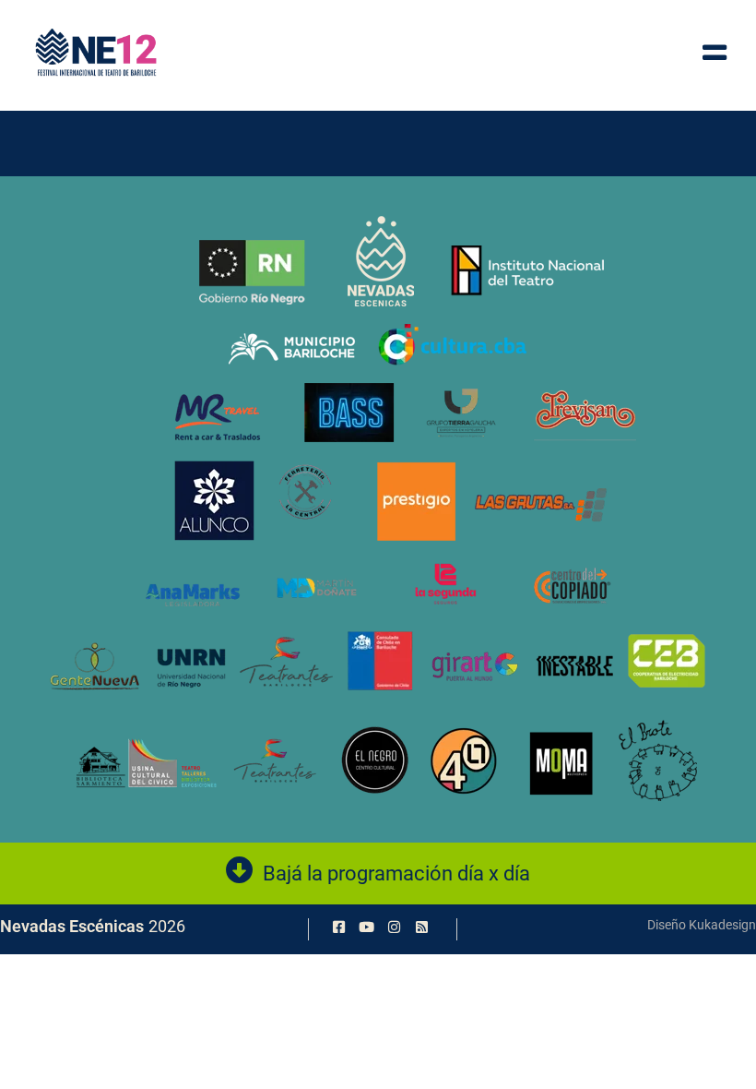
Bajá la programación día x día (396, 873)
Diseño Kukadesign (701, 924)
